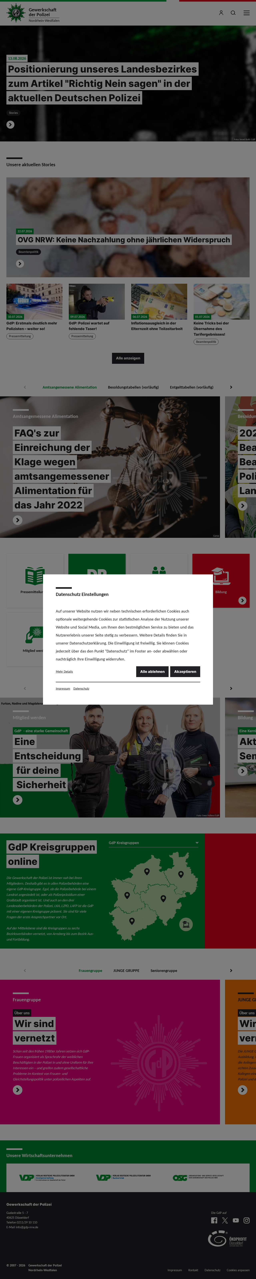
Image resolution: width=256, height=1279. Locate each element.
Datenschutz (81, 688)
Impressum (63, 688)
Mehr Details (64, 671)
